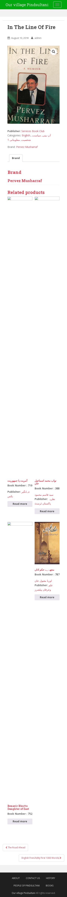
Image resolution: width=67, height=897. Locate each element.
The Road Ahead (16, 847)
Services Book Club (32, 131)
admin (38, 38)
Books (49, 885)
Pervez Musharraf (27, 147)
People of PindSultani (27, 885)
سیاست (36, 135)
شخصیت (26, 140)
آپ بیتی (46, 135)
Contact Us (33, 878)
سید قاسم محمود (44, 494)
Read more (20, 504)
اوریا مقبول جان (43, 580)
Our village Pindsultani (27, 4)
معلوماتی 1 (13, 140)
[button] (53, 51)
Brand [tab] (16, 158)
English (26, 135)
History (50, 878)
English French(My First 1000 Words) (41, 857)
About (16, 878)
